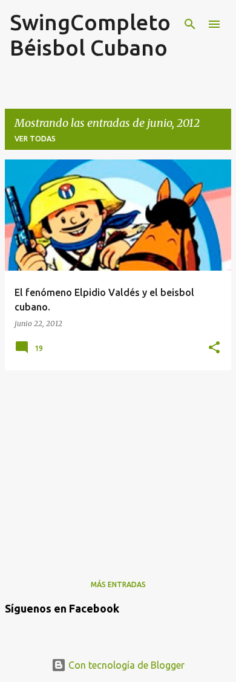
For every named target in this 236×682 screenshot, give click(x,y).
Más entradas (118, 584)
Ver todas (35, 139)
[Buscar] (190, 24)
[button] (214, 348)
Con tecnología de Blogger (125, 665)
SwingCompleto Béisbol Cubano (90, 35)
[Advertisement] (118, 464)
